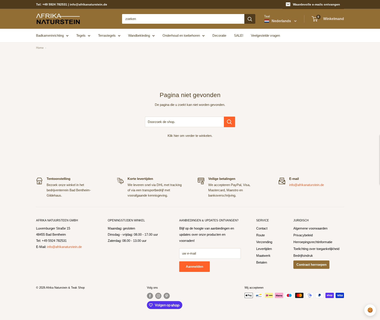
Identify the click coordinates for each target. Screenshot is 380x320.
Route (260, 235)
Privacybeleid (303, 235)
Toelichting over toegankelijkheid (316, 249)
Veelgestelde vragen (265, 35)
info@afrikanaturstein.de (306, 185)
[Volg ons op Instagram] (158, 296)
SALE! (238, 35)
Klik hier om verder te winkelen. (190, 135)
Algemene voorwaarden (310, 228)
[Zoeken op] (249, 19)
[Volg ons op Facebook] (150, 296)
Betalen (261, 262)
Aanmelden (194, 266)
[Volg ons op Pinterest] (167, 296)
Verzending (264, 242)
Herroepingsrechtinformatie (312, 242)
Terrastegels (107, 35)
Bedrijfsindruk (303, 255)
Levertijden (264, 249)
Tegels (81, 35)
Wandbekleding (139, 35)
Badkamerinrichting (50, 35)
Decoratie (219, 35)
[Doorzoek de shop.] (229, 122)
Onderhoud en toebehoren (181, 35)
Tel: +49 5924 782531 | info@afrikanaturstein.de (71, 4)
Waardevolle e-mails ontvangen (316, 4)
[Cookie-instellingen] (370, 310)
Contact (261, 228)
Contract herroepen (311, 264)
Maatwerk (263, 255)
